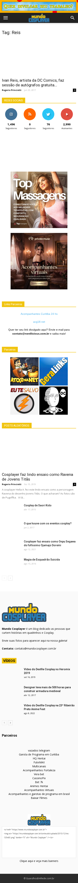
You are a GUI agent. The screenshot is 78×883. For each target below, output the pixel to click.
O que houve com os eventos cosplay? (48, 523)
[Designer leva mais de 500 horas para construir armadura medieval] (11, 692)
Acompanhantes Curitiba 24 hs (39, 313)
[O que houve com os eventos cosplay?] (11, 528)
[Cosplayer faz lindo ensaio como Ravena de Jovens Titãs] (39, 451)
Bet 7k (39, 782)
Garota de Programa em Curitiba (39, 754)
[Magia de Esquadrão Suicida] (11, 564)
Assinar (67, 109)
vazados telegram (39, 750)
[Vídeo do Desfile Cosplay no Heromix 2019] (11, 674)
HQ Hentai (39, 758)
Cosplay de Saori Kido (37, 505)
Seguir (11, 109)
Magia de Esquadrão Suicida (42, 559)
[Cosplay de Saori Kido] (11, 510)
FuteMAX (39, 762)
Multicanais (39, 766)
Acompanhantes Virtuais (39, 790)
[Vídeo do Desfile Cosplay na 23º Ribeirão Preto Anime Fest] (11, 710)
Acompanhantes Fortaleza (39, 770)
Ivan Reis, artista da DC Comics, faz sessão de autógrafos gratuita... (33, 82)
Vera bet (39, 774)
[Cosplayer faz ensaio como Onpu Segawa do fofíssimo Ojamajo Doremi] (11, 546)
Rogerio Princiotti (11, 90)
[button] (72, 18)
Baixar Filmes (39, 798)
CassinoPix (39, 778)
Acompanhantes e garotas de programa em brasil (39, 794)
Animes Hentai (39, 786)
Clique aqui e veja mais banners (39, 861)
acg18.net (39, 321)
